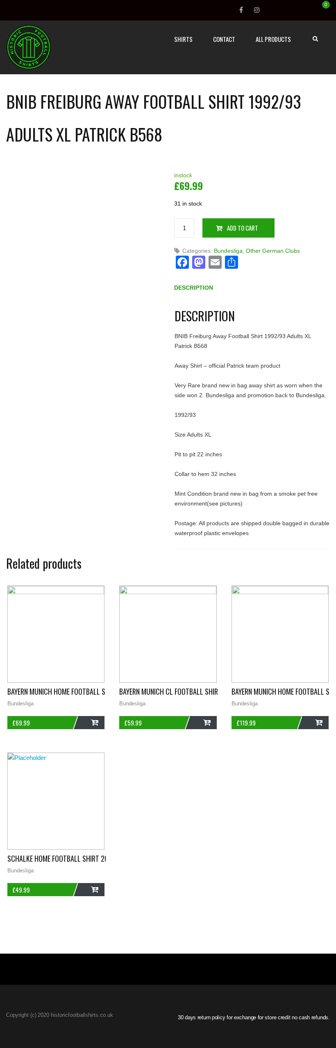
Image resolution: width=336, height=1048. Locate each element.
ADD (91, 722)
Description (193, 287)
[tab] (193, 289)
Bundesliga (228, 250)
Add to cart (242, 227)
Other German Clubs (273, 250)
